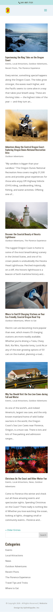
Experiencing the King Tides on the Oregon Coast (24, 59)
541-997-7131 (27, 2)
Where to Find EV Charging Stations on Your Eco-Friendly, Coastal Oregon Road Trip (25, 315)
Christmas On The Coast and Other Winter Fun (26, 478)
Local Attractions (20, 63)
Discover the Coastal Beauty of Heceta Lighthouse (22, 236)
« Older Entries (13, 530)
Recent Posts (11, 68)
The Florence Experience (29, 68)
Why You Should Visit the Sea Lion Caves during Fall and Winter (26, 396)
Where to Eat (30, 320)
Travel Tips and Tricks (16, 582)
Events (8, 63)
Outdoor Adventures (38, 63)
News (31, 482)
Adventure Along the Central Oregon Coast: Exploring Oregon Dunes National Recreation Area (25, 149)
